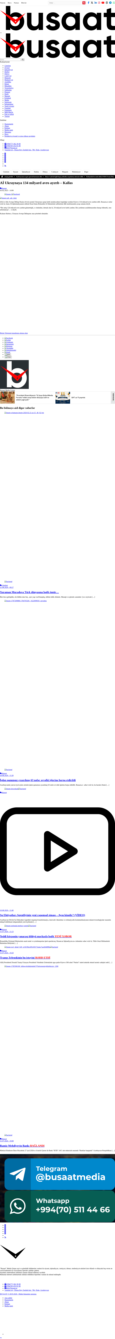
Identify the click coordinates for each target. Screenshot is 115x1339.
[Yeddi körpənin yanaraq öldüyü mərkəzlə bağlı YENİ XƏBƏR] (20, 926)
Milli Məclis (8, 112)
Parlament (8, 110)
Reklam (7, 128)
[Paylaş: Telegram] (8, 346)
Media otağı (8, 130)
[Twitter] (5, 156)
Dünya (6, 74)
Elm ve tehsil (9, 114)
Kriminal (7, 98)
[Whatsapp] (5, 162)
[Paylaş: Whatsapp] (8, 342)
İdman (6, 84)
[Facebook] (5, 154)
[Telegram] (5, 160)
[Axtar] (83, 2)
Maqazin (7, 78)
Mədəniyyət (8, 80)
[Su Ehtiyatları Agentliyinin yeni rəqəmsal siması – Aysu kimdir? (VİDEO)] (15, 789)
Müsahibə (7, 86)
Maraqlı (7, 96)
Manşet (4, 773)
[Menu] (1, 32)
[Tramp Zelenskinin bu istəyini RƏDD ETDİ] (31, 947)
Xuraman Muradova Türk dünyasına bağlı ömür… (29, 592)
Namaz (16, 3)
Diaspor (7, 92)
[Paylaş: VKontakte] (8, 348)
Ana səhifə (8, 1298)
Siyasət (7, 68)
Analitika (7, 82)
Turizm (7, 116)
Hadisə (6, 72)
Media (6, 100)
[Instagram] (5, 158)
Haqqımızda (8, 124)
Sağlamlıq (8, 90)
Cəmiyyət (7, 76)
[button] (7, 354)
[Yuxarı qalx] (1, 1338)
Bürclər (24, 3)
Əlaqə (6, 126)
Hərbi (6, 94)
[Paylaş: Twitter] (7, 340)
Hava (9, 3)
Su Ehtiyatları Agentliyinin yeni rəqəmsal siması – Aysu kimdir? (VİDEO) (42, 915)
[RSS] (5, 166)
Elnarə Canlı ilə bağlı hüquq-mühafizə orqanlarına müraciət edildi (46, 177)
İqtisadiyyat (8, 70)
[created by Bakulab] (59, 1334)
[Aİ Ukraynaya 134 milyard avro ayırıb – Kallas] (12, 194)
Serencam (7, 102)
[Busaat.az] (57, 30)
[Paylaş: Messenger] (9, 344)
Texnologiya (8, 88)
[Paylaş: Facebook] (8, 338)
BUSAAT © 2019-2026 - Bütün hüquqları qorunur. (18, 1294)
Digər (86, 172)
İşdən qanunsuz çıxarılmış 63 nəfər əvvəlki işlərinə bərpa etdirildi (38, 780)
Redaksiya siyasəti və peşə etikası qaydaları (19, 136)
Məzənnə (7, 132)
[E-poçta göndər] (7, 352)
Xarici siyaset (9, 106)
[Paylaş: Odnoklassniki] (10, 350)
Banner (4, 188)
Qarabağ (7, 108)
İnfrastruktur (8, 104)
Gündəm (7, 66)
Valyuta (2, 3)
